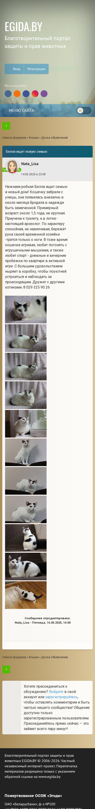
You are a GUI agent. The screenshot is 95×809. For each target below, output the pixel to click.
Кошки (34, 137)
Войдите (56, 691)
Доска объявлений (54, 137)
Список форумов (14, 137)
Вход (16, 69)
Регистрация (36, 69)
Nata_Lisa (30, 163)
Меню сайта (21, 110)
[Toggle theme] (84, 110)
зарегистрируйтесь (61, 697)
